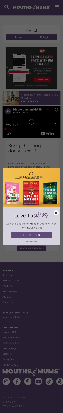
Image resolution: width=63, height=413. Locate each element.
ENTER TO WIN (31, 234)
